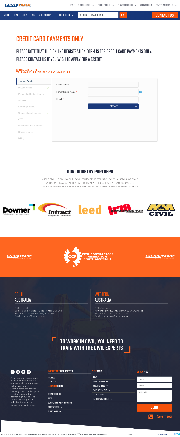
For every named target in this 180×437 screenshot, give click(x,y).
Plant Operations (125, 5)
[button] (4, 214)
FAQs (33, 15)
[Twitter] (23, 372)
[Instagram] (29, 372)
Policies (51, 378)
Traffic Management (164, 5)
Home (72, 5)
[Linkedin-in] (18, 372)
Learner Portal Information (60, 403)
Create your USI (54, 394)
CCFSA (24, 15)
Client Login (64, 15)
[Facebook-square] (13, 372)
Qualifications (104, 5)
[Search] (123, 15)
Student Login (45, 15)
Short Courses (84, 5)
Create (114, 106)
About (7, 15)
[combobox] (98, 15)
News (15, 15)
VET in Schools (146, 5)
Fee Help (52, 382)
